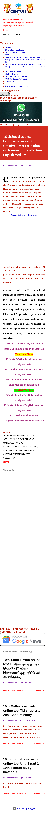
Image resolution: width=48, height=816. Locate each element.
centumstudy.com (27, 446)
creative (7, 450)
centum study (10, 446)
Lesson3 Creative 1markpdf (24, 215)
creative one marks (23, 450)
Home (6, 34)
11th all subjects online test (18, 76)
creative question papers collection (16, 456)
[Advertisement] (24, 241)
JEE (7, 83)
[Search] (36, 4)
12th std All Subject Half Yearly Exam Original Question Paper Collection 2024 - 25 (25, 59)
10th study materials (15, 50)
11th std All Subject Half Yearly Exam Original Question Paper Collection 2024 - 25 (25, 66)
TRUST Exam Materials (16, 79)
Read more (39, 690)
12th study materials (15, 55)
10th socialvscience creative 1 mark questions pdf (19, 441)
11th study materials (15, 52)
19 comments (19, 793)
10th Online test (13, 71)
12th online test (12, 74)
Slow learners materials (16, 86)
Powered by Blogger (25, 808)
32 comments (19, 690)
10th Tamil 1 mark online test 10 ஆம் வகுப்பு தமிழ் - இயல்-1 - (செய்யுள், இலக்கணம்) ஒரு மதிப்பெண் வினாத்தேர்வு (21, 668)
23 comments (19, 743)
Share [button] (6, 462)
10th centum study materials (18, 435)
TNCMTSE (10, 81)
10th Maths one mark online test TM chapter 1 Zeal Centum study (21, 710)
